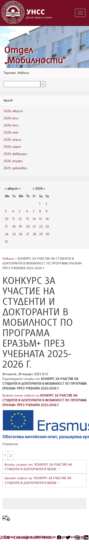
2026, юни (11, 125)
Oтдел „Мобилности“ (35, 55)
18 (13, 226)
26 (20, 234)
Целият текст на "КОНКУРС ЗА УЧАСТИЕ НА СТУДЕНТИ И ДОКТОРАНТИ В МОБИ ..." (38, 480)
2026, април (12, 139)
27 (27, 234)
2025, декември (15, 168)
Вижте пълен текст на (44, 400)
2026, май (11, 132)
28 (34, 234)
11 (13, 219)
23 (47, 226)
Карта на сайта (18, 536)
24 (6, 234)
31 (6, 241)
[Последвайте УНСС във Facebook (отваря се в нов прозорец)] (59, 537)
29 (41, 234)
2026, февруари (15, 154)
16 (47, 219)
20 (28, 226)
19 (20, 226)
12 (20, 219)
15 (40, 219)
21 (34, 226)
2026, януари (13, 161)
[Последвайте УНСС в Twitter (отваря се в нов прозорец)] (68, 537)
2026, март (12, 146)
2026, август (13, 111)
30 (47, 234)
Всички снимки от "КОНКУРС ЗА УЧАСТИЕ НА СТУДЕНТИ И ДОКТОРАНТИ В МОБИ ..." (38, 466)
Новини (8, 258)
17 (6, 226)
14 (34, 219)
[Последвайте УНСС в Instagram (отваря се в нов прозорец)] (77, 537)
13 (27, 219)
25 (14, 234)
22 (41, 226)
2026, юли (11, 118)
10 (6, 219)
